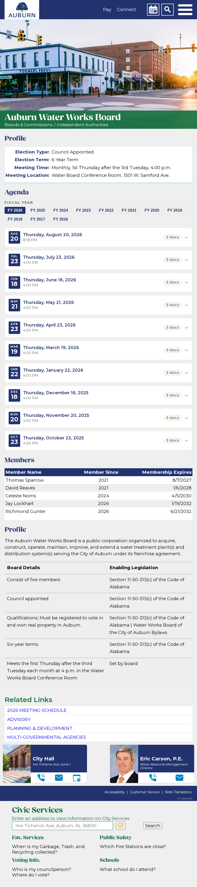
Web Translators (178, 792)
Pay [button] (107, 9)
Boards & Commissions (29, 124)
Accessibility (115, 792)
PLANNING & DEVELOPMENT (40, 728)
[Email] (59, 777)
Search (152, 825)
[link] (22, 9)
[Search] (167, 10)
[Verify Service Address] (120, 825)
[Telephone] (41, 777)
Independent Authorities (82, 124)
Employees (184, 798)
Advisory (19, 719)
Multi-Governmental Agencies (46, 737)
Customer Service (145, 792)
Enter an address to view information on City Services (70, 818)
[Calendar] (153, 10)
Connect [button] (126, 9)
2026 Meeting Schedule (37, 710)
